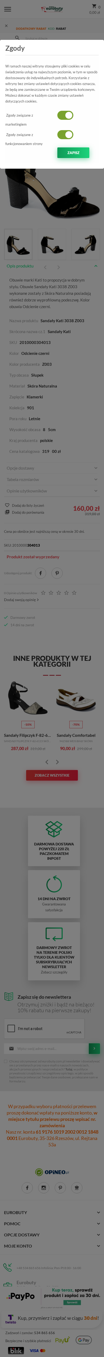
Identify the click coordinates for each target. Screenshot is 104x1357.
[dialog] (52, 678)
